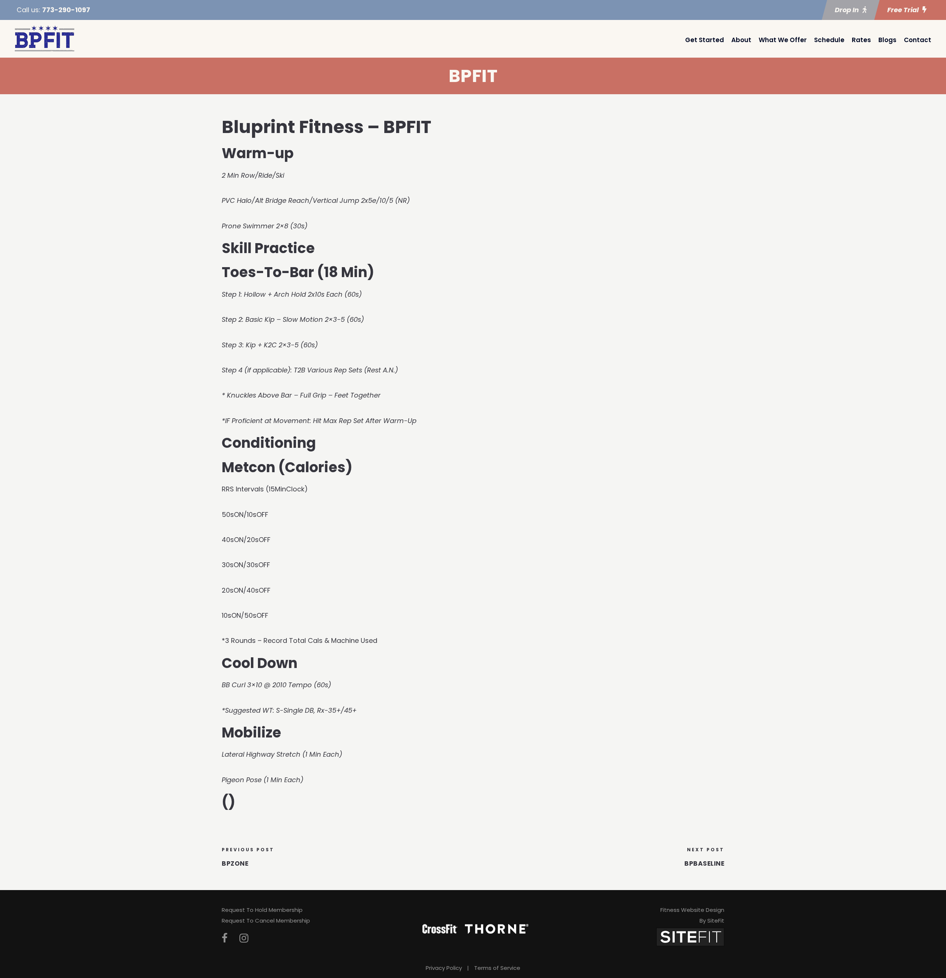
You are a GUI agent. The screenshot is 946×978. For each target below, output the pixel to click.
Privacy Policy (444, 968)
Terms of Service (497, 968)
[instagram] (243, 938)
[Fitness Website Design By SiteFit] (690, 937)
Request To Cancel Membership (266, 920)
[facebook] (225, 938)
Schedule (829, 39)
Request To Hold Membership (262, 910)
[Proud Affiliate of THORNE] (496, 928)
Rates (861, 39)
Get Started (704, 39)
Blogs (887, 39)
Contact (917, 39)
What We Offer (783, 39)
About (741, 39)
